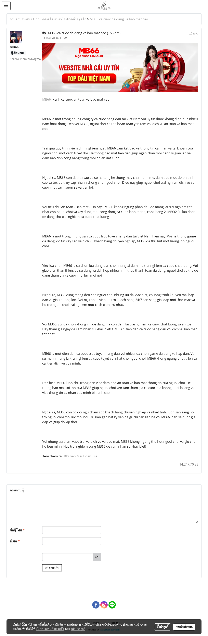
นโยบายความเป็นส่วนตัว (50, 629)
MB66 (46, 99)
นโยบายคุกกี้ (78, 629)
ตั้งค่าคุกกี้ (162, 627)
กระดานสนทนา (21, 19)
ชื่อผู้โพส (17, 530)
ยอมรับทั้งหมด (184, 627)
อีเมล (15, 541)
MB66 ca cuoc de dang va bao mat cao (119, 19)
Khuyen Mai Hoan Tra (80, 456)
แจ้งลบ (193, 33)
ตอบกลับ (53, 568)
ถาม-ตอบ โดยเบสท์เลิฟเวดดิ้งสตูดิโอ (61, 19)
